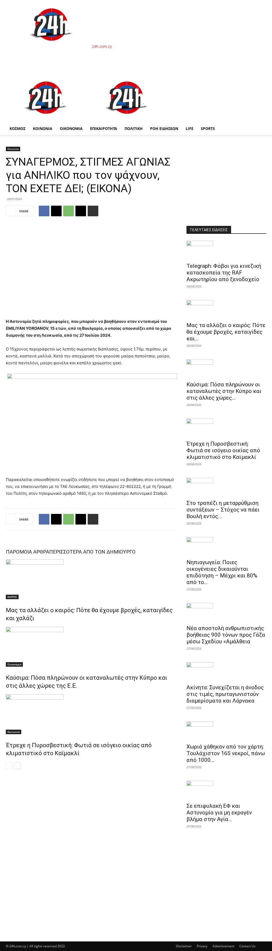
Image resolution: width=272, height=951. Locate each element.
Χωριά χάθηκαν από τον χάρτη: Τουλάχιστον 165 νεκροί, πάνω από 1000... (225, 753)
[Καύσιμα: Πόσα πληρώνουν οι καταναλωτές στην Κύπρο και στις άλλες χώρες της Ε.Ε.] (91, 647)
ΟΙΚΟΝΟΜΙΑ (71, 128)
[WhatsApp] (68, 211)
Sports (208, 128)
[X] (56, 211)
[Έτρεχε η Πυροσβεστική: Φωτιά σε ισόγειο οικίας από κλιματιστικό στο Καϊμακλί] (91, 714)
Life (189, 128)
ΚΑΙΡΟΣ (12, 597)
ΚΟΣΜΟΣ (18, 128)
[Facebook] (44, 211)
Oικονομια (14, 664)
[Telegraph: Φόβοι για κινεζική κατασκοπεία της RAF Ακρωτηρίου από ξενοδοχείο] (226, 250)
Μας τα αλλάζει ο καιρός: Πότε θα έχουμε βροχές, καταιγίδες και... (225, 332)
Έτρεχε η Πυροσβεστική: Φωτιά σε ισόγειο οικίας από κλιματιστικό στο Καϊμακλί (223, 450)
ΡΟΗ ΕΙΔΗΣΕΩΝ (164, 128)
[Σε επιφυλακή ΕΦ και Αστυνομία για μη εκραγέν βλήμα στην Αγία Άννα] (226, 790)
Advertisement (223, 946)
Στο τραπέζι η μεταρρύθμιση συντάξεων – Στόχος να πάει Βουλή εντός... (223, 509)
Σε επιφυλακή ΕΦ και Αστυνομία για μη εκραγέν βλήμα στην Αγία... (219, 812)
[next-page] (17, 766)
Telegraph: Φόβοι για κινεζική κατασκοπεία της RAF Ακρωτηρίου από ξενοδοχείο (223, 272)
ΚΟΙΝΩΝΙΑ (42, 128)
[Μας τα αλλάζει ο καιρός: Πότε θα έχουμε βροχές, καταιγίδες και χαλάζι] (91, 579)
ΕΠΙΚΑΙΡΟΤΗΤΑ (103, 128)
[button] (259, 79)
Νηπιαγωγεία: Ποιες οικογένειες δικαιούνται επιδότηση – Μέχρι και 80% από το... (221, 572)
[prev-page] (9, 766)
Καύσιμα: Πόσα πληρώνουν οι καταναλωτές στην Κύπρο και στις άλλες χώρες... (223, 391)
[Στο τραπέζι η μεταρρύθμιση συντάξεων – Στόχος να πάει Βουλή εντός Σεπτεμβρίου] (226, 487)
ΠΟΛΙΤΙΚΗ (134, 128)
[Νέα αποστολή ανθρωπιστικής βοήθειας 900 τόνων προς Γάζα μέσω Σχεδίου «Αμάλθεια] (226, 612)
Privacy (202, 946)
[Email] (80, 211)
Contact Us (247, 946)
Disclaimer (184, 946)
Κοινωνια (13, 149)
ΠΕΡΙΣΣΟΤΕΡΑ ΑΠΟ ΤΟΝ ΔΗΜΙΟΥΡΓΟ (92, 552)
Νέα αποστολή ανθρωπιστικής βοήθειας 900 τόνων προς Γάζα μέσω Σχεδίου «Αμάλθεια (225, 635)
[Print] (93, 211)
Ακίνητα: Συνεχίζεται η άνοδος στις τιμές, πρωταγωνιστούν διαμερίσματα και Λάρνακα (225, 694)
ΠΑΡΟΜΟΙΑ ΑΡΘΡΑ (27, 552)
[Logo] (46, 119)
